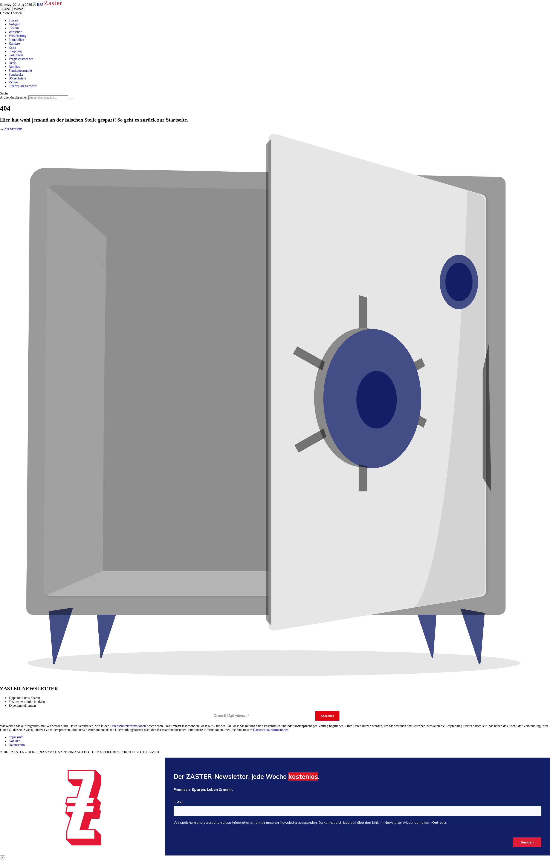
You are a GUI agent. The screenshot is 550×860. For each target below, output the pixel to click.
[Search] (70, 98)
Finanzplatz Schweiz (23, 86)
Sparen (13, 20)
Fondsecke (16, 74)
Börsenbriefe (17, 78)
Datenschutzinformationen (128, 726)
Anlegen (14, 24)
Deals (12, 63)
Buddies (14, 66)
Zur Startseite (11, 129)
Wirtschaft (15, 32)
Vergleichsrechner (21, 59)
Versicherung (17, 36)
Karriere (14, 43)
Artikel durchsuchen (14, 97)
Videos (13, 82)
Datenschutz (17, 745)
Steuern (14, 28)
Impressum (16, 737)
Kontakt (14, 741)
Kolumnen (16, 55)
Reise (12, 47)
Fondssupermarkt (20, 70)
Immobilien (16, 39)
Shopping (15, 51)
